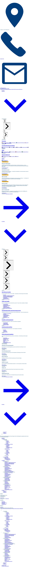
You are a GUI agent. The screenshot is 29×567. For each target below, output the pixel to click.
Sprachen (4, 141)
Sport (3, 158)
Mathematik (8, 449)
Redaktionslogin (4, 504)
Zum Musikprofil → (4, 187)
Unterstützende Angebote (7, 334)
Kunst (7, 454)
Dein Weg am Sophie (6, 292)
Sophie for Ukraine (7, 479)
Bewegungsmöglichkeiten (6, 305)
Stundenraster (5, 297)
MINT (3, 150)
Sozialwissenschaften (9, 447)
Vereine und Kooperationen (7, 342)
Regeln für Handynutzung (6, 307)
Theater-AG (4, 330)
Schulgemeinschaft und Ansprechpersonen (11, 310)
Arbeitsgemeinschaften (7, 327)
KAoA (4, 341)
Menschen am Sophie (6, 317)
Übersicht (6, 481)
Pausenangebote (5, 304)
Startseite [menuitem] (3, 90)
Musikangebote (7, 483)
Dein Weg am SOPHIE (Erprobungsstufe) (8, 295)
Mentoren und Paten (6, 340)
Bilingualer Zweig (7, 458)
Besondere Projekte (6, 324)
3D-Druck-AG (5, 331)
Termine (4, 491)
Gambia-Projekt (5, 323)
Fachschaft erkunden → (5, 173)
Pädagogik (7, 448)
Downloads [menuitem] (4, 433)
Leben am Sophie (5, 301)
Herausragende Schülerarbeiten (7, 308)
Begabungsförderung (6, 338)
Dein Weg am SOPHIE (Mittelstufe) (8, 296)
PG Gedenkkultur (5, 322)
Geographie (7, 445)
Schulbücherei (5, 306)
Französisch (8, 442)
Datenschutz (3, 502)
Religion (7, 446)
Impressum (3, 501)
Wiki (8, 88)
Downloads (6, 88)
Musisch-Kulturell (6, 154)
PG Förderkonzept (5, 339)
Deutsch (7, 443)
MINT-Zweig (6, 457)
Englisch (7, 441)
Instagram (1, 507)
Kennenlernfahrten (5, 298)
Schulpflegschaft (5, 316)
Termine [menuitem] (4, 432)
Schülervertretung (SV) (6, 315)
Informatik (7, 452)
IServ (1, 88)
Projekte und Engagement (7, 319)
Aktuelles (3, 490)
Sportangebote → (4, 193)
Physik (7, 450)
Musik (7, 453)
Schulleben (3, 460)
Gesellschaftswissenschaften (8, 145)
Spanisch (7, 440)
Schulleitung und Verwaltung (7, 313)
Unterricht (3, 438)
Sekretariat (4, 314)
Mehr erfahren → (4, 348)
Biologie (7, 451)
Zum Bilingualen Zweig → (5, 167)
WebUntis (3, 88)
